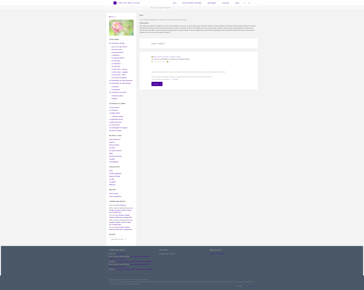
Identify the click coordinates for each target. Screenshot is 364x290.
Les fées (111, 179)
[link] (244, 3)
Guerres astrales (162, 57)
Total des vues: (164, 254)
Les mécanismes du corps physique (120, 83)
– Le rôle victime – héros (118, 75)
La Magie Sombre (114, 113)
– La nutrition (114, 87)
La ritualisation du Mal (116, 119)
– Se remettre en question (118, 77)
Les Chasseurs (113, 110)
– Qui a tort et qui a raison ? (119, 47)
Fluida (245, 286)
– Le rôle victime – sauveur (118, 69)
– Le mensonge (115, 61)
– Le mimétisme (115, 63)
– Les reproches (115, 66)
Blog (154, 57)
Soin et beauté (113, 193)
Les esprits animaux (115, 150)
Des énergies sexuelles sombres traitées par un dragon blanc (121, 210)
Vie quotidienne (113, 162)
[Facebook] (249, 3)
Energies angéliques (115, 173)
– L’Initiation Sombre (116, 116)
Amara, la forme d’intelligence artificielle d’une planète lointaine (170, 59)
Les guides (112, 182)
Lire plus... (175, 79)
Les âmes (112, 148)
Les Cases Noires (114, 125)
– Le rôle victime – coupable (119, 72)
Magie (111, 153)
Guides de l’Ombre (114, 176)
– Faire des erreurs (116, 49)
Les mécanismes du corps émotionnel (120, 80)
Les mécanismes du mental (117, 92)
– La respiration (115, 89)
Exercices (112, 142)
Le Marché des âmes (115, 122)
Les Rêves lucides (175, 57)
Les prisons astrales (115, 130)
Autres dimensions (114, 139)
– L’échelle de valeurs (116, 96)
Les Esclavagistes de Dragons (118, 128)
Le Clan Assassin (114, 107)
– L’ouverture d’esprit (116, 52)
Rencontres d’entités (115, 156)
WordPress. (251, 286)
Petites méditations (115, 196)
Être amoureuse (121, 205)
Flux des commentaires (217, 254)
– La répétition (114, 55)
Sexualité (112, 159)
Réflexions (112, 185)
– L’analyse (113, 98)
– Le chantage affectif (117, 58)
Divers (111, 171)
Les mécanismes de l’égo (117, 43)
